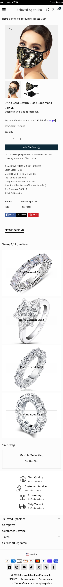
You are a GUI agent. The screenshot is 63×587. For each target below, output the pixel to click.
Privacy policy (46, 579)
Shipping (9, 112)
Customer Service (14, 531)
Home (5, 19)
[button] (4, 9)
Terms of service (23, 583)
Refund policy (28, 579)
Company (8, 525)
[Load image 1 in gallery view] (13, 89)
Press (6, 537)
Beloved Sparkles (14, 519)
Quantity (9, 132)
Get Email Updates (14, 543)
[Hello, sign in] (53, 9)
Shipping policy (43, 583)
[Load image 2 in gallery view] (31, 89)
